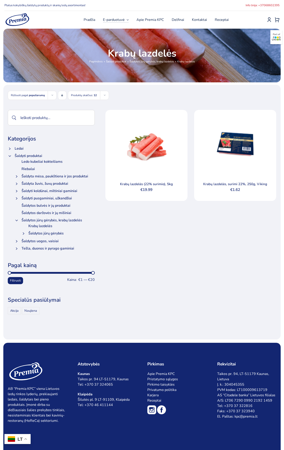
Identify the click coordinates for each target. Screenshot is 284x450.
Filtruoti (15, 280)
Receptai (154, 400)
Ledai (19, 148)
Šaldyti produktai (28, 155)
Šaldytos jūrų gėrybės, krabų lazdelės (52, 220)
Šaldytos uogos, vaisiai (40, 241)
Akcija (14, 310)
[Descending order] (62, 95)
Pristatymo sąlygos (162, 379)
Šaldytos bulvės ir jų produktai (46, 205)
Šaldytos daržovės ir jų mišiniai (46, 212)
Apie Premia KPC (161, 373)
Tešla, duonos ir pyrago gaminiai (48, 248)
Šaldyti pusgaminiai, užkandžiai (47, 198)
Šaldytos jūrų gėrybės (46, 233)
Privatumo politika (161, 389)
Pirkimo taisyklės (161, 384)
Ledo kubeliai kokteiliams (42, 161)
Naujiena (30, 310)
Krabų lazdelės (40, 226)
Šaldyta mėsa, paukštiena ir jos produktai (55, 176)
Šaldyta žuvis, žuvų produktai (45, 183)
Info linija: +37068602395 (263, 5)
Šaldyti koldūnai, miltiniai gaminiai (49, 190)
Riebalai (28, 169)
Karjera (153, 395)
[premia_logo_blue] (17, 14)
